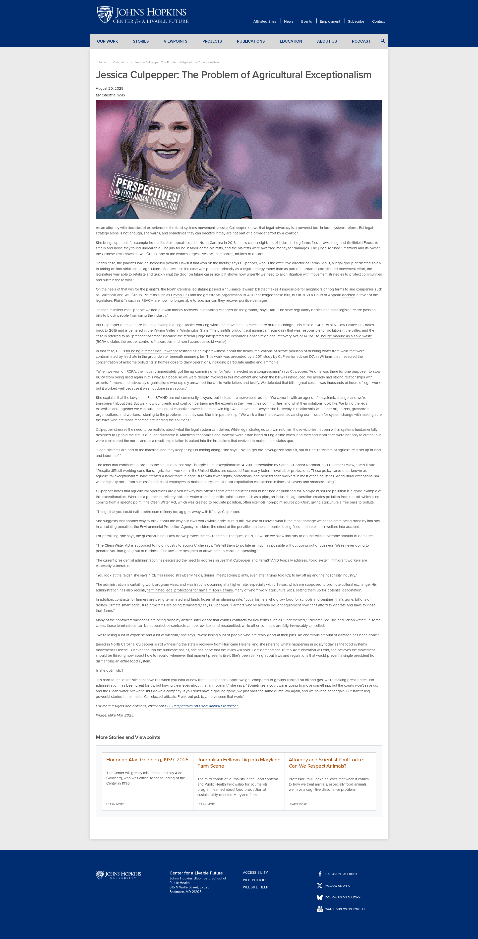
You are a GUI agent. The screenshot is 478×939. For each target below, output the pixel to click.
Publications (251, 41)
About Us (327, 41)
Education (291, 41)
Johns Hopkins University (118, 875)
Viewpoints (175, 41)
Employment (330, 21)
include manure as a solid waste (346, 336)
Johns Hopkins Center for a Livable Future (144, 15)
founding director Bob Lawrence (152, 351)
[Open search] (383, 41)
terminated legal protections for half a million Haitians (190, 590)
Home (102, 62)
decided (348, 295)
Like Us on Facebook (341, 874)
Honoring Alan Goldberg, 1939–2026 (147, 760)
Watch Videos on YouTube (345, 909)
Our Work (107, 41)
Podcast (361, 41)
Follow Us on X (337, 885)
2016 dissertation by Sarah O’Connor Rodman (282, 465)
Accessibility (255, 872)
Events (306, 21)
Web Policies (255, 880)
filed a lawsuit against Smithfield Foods (343, 242)
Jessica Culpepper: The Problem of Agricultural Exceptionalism (177, 62)
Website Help (255, 887)
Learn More (115, 804)
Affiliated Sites (264, 21)
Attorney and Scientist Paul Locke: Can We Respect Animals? (326, 763)
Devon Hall (180, 295)
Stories (141, 41)
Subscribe (356, 21)
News (288, 21)
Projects (212, 41)
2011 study (263, 356)
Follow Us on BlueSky (342, 897)
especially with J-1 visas (268, 584)
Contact (378, 21)
